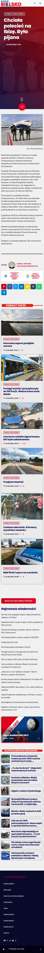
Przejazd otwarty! (13, 482)
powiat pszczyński (14, 14)
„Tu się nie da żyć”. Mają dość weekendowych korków (26, 769)
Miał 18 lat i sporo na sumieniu (20, 572)
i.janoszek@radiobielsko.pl (27, 266)
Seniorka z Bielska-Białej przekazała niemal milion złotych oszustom (24, 780)
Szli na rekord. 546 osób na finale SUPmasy (19, 659)
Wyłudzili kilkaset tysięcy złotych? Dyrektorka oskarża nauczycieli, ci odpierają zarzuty (26, 803)
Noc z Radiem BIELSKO (15, 735)
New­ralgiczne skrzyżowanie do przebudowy (19, 702)
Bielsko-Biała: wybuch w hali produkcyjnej (26, 812)
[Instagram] (13, 940)
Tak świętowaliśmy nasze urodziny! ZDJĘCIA (20, 637)
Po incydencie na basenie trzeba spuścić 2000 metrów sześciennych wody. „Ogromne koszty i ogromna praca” (25, 761)
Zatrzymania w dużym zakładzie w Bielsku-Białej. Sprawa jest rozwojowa (25, 855)
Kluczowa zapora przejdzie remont (18, 345)
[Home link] (11, 3)
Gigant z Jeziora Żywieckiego (26, 790)
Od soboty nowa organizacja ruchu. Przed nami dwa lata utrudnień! (26, 845)
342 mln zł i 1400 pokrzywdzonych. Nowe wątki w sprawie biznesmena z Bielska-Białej (26, 824)
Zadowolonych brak (9, 642)
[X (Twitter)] (7, 940)
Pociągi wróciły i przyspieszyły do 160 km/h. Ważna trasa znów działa (21, 391)
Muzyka (7, 731)
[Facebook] (16, 940)
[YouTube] (5, 940)
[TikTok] (10, 940)
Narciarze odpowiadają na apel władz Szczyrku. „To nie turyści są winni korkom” (25, 834)
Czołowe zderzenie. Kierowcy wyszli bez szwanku (20, 529)
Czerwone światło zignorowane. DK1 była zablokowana (21, 438)
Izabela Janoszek (24, 264)
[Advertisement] (22, 72)
